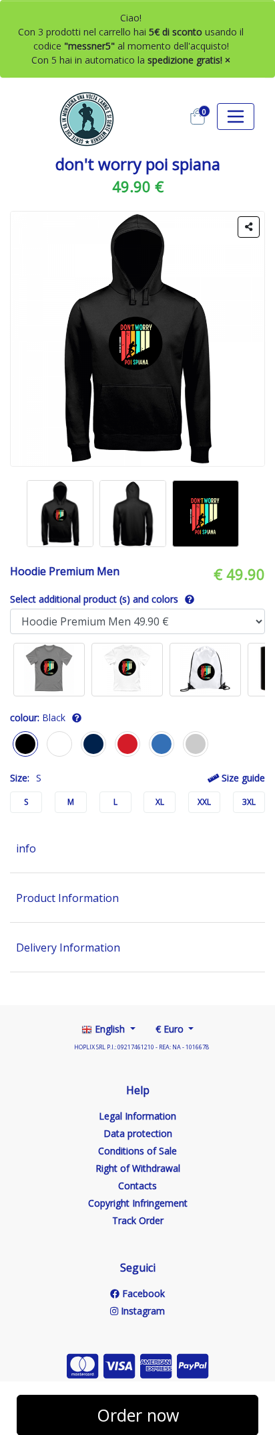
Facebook (142, 1293)
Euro (171, 1029)
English (109, 1029)
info (26, 848)
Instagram (141, 1310)
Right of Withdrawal (137, 1168)
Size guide (242, 777)
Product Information (67, 898)
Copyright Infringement (138, 1203)
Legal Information (137, 1116)
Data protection (137, 1133)
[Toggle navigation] (235, 116)
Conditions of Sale (137, 1150)
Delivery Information (68, 947)
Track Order (138, 1220)
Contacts (137, 1185)
